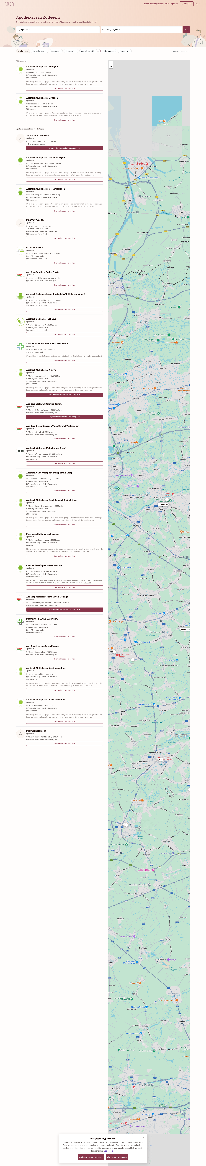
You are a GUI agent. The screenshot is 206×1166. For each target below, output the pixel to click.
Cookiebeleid (109, 1151)
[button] (185, 629)
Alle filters (24, 51)
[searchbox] (58, 29)
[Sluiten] (143, 1137)
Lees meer (88, 84)
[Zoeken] (186, 29)
